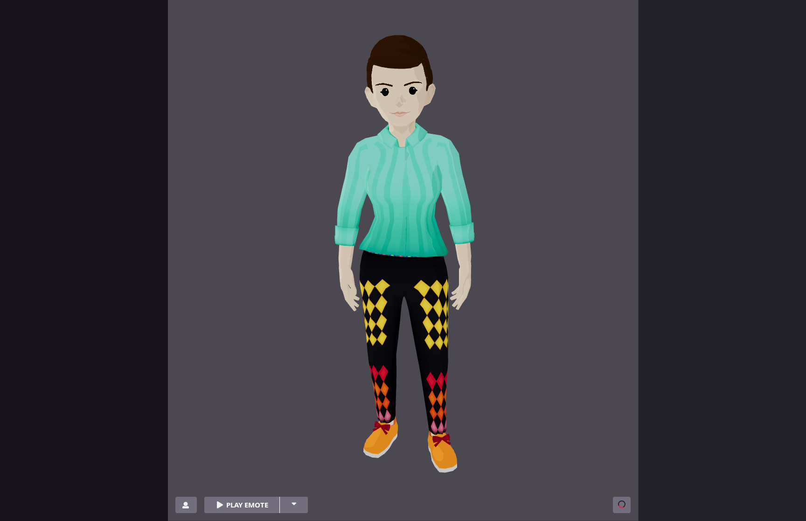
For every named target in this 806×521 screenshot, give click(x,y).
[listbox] (293, 505)
